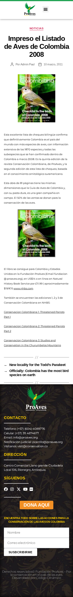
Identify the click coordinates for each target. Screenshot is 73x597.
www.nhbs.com (23, 288)
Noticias (36, 28)
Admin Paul (27, 64)
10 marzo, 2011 (53, 64)
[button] (45, 9)
